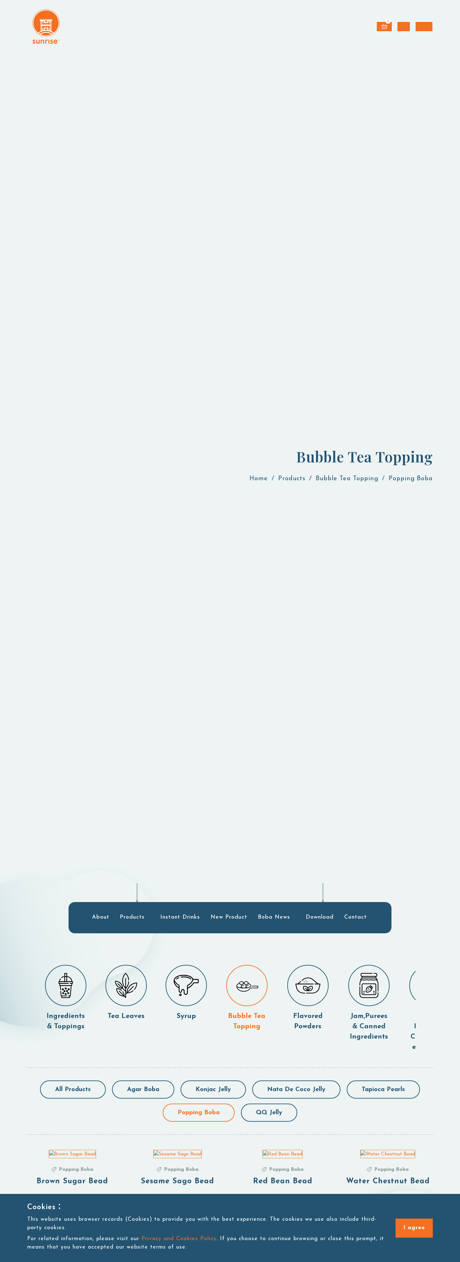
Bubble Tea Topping (347, 479)
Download (320, 917)
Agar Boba (143, 1089)
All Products (73, 1089)
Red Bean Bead (282, 1181)
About (100, 917)
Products (291, 479)
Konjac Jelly (213, 1089)
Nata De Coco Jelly (296, 1089)
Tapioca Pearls (383, 1089)
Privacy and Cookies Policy (179, 1239)
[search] (403, 27)
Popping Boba (199, 1113)
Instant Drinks (180, 917)
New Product (229, 917)
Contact (355, 917)
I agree (414, 1228)
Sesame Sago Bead (177, 1181)
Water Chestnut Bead (388, 1181)
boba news (274, 917)
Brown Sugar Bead (72, 1181)
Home (258, 479)
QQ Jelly (269, 1113)
